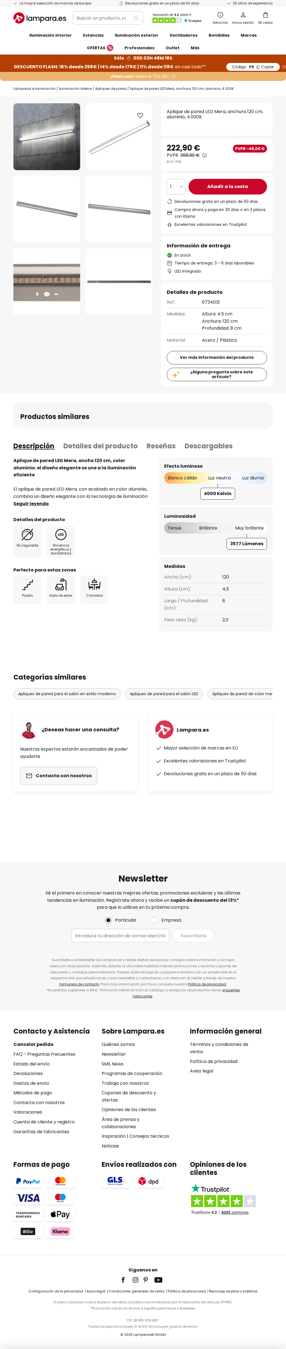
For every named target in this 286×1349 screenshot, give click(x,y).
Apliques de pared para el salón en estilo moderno (67, 694)
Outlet (173, 48)
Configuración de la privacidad (55, 1291)
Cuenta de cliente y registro (44, 1122)
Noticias (110, 1146)
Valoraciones (27, 1112)
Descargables (209, 446)
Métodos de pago (32, 1093)
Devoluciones (28, 1073)
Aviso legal (201, 1071)
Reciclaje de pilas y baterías (233, 1291)
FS (253, 67)
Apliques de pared (111, 88)
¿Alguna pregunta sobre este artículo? (221, 374)
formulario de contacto (79, 984)
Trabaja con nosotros (125, 1083)
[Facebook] (127, 1280)
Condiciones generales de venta (137, 1291)
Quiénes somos (118, 1044)
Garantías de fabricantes (41, 1131)
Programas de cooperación (132, 1073)
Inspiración (114, 1136)
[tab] (33, 446)
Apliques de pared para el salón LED (164, 694)
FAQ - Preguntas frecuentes (44, 1054)
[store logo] (39, 18)
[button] (46, 209)
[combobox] (108, 17)
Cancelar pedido (33, 1044)
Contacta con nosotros (39, 1102)
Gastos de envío (31, 1083)
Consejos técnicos (149, 1136)
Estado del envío (31, 1064)
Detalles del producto (100, 446)
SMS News (112, 1064)
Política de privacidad (207, 984)
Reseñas (161, 446)
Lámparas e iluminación (34, 88)
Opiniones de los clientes (129, 1109)
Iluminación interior (75, 88)
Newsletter (114, 1054)
